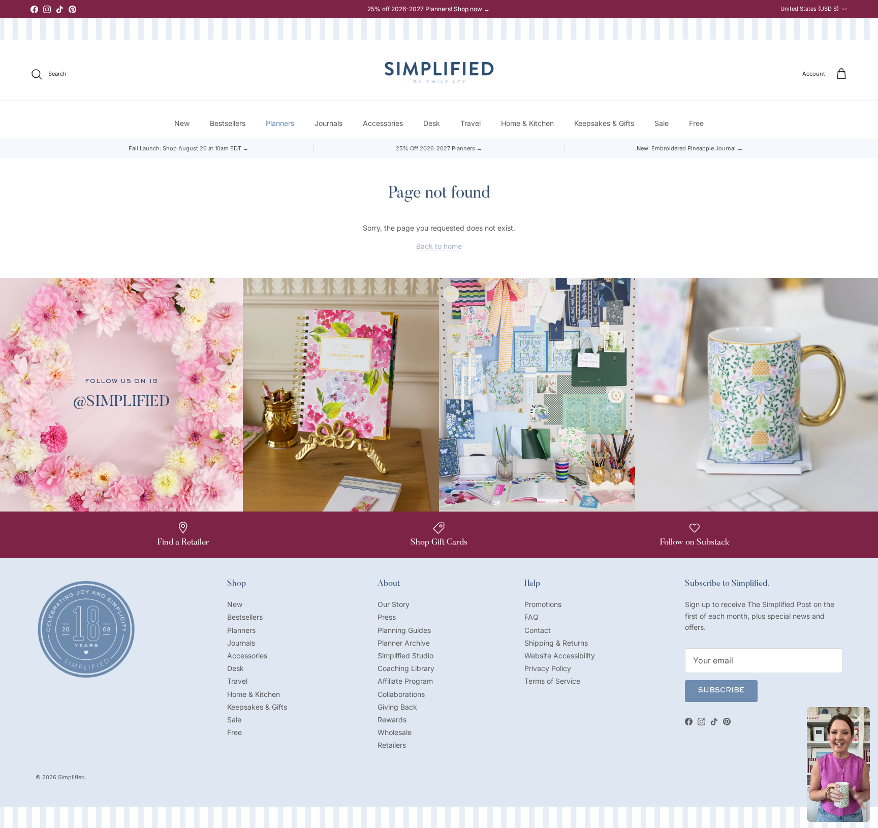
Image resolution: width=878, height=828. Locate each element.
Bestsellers (227, 123)
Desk (431, 123)
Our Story (394, 604)
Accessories (383, 123)
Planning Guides (404, 630)
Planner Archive (404, 643)
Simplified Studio (405, 655)
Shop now (468, 9)
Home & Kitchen (527, 123)
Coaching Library (406, 668)
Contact (537, 630)
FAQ (531, 617)
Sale (661, 123)
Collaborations (401, 694)
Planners (280, 123)
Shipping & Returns (556, 643)
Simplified (71, 777)
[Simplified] (439, 72)
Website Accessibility (559, 655)
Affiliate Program (405, 681)
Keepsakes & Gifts (604, 123)
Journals (328, 123)
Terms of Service (552, 681)
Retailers (392, 745)
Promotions (542, 604)
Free (696, 123)
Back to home (439, 246)
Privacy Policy (547, 668)
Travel (470, 123)
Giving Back (397, 707)
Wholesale (395, 732)
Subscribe (721, 691)
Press (387, 617)
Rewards (392, 719)
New (182, 123)
